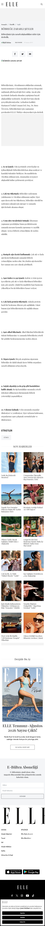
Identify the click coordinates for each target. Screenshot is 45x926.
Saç (42, 834)
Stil (2, 842)
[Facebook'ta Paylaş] (15, 54)
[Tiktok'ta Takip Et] (33, 895)
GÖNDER (22, 796)
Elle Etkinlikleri (26, 838)
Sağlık (19, 24)
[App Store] (13, 871)
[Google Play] (31, 871)
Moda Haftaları (6, 847)
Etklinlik (24, 830)
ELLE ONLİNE (18, 42)
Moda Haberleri (6, 834)
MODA (3, 830)
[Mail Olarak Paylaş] (30, 54)
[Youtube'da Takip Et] (27, 895)
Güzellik (12, 24)
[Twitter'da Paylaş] (22, 54)
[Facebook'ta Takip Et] (12, 895)
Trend (3, 838)
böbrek (6, 437)
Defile (3, 851)
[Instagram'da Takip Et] (22, 895)
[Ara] (42, 4)
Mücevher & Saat (7, 855)
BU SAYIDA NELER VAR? (22, 747)
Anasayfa (4, 24)
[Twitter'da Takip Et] (17, 895)
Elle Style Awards (27, 834)
